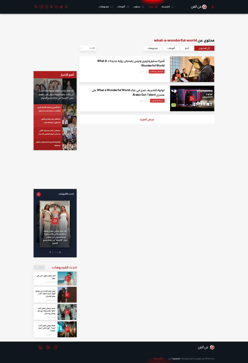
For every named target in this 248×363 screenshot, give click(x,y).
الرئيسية (166, 6)
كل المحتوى (204, 48)
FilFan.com (209, 358)
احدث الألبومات (66, 194)
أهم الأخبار (67, 74)
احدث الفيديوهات (57, 267)
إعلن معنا (158, 358)
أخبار (187, 48)
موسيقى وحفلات (156, 71)
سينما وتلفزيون (157, 100)
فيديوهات (104, 6)
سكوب (137, 6)
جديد (151, 6)
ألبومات (121, 6)
